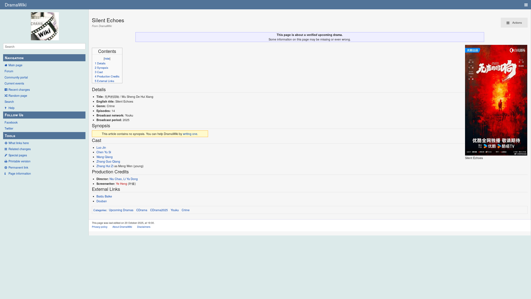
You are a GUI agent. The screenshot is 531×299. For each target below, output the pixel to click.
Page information (20, 173)
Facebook (11, 122)
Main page (15, 65)
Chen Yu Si (103, 152)
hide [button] (107, 58)
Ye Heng (121, 183)
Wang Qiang (104, 157)
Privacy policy (99, 226)
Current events (14, 83)
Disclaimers (143, 226)
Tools (10, 135)
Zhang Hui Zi (104, 166)
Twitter (9, 128)
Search (9, 101)
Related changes (20, 149)
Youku (175, 210)
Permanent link (18, 167)
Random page (18, 95)
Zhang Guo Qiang (108, 161)
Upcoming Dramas (121, 210)
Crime (186, 210)
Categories (99, 210)
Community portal (16, 77)
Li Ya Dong (130, 179)
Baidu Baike (104, 196)
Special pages (18, 155)
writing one (190, 134)
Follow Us (14, 114)
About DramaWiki (122, 226)
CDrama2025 (159, 210)
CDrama (141, 210)
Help (12, 108)
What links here (19, 143)
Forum (9, 71)
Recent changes (19, 89)
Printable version (19, 161)
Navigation (14, 57)
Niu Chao (116, 179)
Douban (101, 201)
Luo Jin (101, 147)
